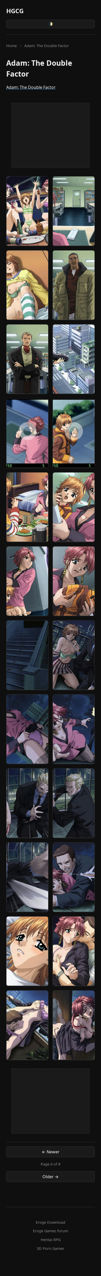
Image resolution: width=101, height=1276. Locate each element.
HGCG (15, 10)
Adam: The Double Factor (31, 87)
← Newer (51, 1152)
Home (11, 45)
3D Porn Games (50, 1248)
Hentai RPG (51, 1239)
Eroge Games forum (50, 1230)
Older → (50, 1176)
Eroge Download (50, 1222)
